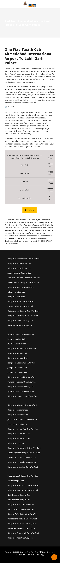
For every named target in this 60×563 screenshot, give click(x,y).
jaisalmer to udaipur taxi (18, 424)
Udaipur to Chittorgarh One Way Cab (23, 315)
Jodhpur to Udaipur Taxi (17, 372)
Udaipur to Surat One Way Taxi (21, 504)
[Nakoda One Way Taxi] (30, 4)
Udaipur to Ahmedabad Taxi (19, 263)
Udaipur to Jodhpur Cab (17, 353)
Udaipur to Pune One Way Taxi (20, 301)
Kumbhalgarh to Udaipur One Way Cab (24, 452)
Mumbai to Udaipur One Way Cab (22, 382)
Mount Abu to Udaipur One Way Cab (23, 476)
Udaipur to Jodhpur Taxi (17, 358)
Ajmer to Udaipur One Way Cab (21, 391)
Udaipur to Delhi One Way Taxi (20, 320)
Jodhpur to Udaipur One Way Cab (22, 363)
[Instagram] (31, 558)
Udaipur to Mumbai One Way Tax (21, 377)
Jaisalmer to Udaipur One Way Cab (22, 419)
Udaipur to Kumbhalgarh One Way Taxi (24, 448)
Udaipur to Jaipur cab (16, 296)
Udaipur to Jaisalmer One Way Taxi (22, 405)
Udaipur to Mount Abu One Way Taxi (23, 429)
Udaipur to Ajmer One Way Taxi (21, 386)
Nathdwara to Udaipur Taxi (19, 499)
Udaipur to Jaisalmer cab (18, 410)
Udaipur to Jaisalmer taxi (18, 414)
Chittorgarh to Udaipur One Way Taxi (23, 311)
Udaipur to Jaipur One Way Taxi (21, 287)
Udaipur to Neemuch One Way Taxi (22, 396)
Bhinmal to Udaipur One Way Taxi (22, 457)
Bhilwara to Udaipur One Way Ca (21, 528)
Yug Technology (37, 554)
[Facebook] (28, 558)
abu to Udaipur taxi (16, 480)
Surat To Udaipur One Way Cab (21, 509)
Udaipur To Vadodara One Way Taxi (23, 514)
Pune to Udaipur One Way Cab (20, 306)
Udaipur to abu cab (16, 443)
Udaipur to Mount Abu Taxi (19, 433)
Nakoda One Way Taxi (29, 552)
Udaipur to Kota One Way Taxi (20, 538)
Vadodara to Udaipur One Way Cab (22, 518)
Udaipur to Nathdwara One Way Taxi (23, 485)
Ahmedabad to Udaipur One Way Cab (23, 282)
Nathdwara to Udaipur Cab (19, 495)
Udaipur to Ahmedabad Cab (19, 268)
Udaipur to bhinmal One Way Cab (22, 462)
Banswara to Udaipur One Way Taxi (23, 467)
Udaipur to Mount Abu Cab (19, 438)
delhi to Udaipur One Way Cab (20, 325)
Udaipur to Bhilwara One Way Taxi (22, 523)
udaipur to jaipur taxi (16, 292)
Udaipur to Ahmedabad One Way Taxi (23, 258)
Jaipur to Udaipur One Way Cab (21, 334)
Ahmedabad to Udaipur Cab (19, 273)
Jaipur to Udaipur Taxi (17, 343)
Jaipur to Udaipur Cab (17, 339)
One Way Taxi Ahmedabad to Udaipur (23, 277)
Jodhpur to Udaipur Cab (17, 367)
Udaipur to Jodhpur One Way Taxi (22, 348)
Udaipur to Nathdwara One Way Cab (23, 490)
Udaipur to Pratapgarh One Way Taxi (23, 533)
